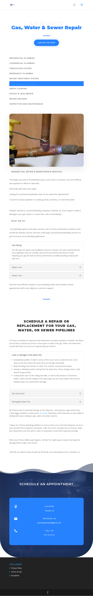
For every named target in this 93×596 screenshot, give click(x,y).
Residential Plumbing (22, 58)
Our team (43, 413)
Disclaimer (15, 575)
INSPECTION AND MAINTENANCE (26, 104)
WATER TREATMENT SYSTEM (24, 78)
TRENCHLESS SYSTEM (20, 68)
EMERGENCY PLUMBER (21, 73)
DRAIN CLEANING (18, 88)
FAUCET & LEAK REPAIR (21, 94)
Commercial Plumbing (22, 63)
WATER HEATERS (18, 99)
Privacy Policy (16, 568)
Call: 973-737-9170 (46, 43)
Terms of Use (16, 572)
